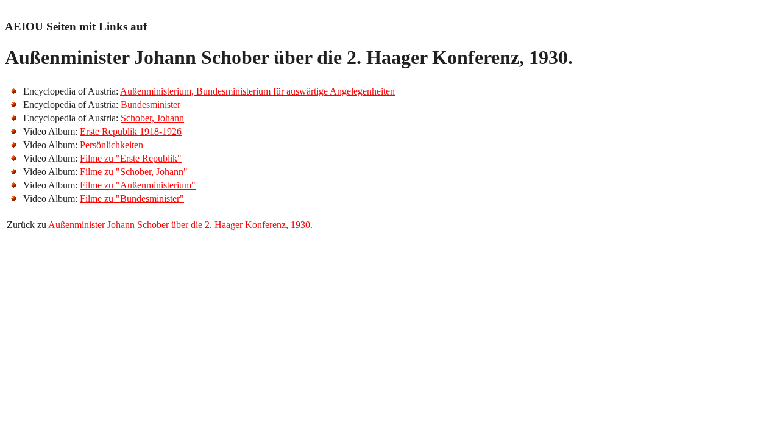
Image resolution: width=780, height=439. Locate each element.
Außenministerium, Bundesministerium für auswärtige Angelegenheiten (257, 91)
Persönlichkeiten (111, 145)
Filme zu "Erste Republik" (131, 158)
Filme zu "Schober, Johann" (134, 171)
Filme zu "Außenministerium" (138, 185)
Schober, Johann (152, 118)
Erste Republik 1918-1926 (131, 131)
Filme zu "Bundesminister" (132, 198)
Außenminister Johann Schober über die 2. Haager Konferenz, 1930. (180, 225)
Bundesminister (150, 104)
